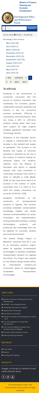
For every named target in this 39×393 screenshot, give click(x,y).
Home (18, 35)
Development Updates (11, 355)
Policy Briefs (7, 349)
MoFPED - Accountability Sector (14, 304)
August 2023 (12, 63)
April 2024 (11, 46)
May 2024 (10, 43)
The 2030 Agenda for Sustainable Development (15, 323)
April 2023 (11, 73)
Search (33, 28)
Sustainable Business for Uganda (15, 307)
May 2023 (10, 69)
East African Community (11, 314)
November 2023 (13, 56)
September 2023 (13, 59)
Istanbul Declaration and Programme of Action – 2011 (19, 318)
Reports (6, 352)
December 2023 (13, 53)
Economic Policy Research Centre (15, 332)
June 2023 (11, 66)
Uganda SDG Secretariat (12, 310)
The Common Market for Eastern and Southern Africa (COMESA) (16, 328)
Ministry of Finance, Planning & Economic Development (18, 300)
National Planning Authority (13, 335)
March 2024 (11, 50)
